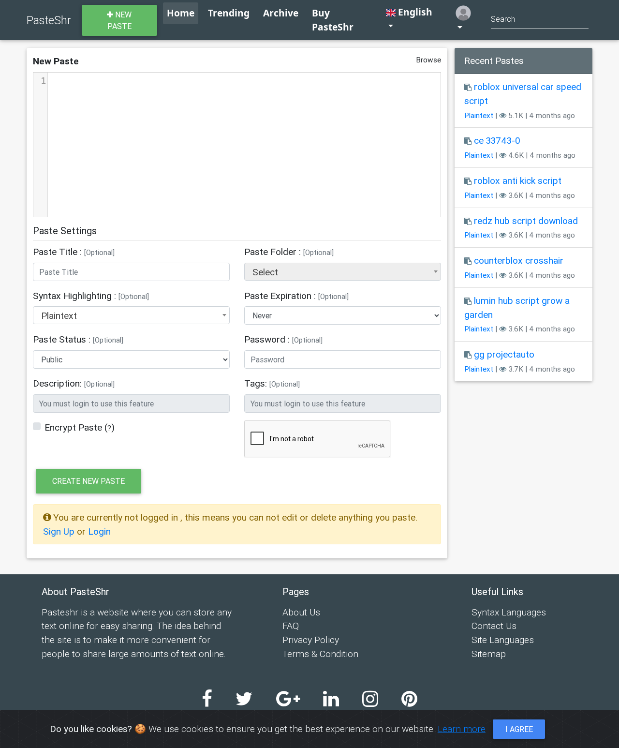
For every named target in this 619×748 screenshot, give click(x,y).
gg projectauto (504, 354)
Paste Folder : (289, 251)
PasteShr (49, 20)
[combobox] (342, 272)
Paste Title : (74, 251)
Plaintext (478, 115)
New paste (119, 20)
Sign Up (60, 531)
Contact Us (494, 625)
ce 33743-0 (497, 140)
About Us (301, 612)
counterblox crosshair (518, 260)
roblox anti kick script (517, 180)
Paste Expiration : (296, 295)
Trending (229, 12)
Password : (283, 339)
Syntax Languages (509, 612)
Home (180, 12)
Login (99, 531)
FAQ (290, 625)
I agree (519, 729)
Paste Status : (78, 339)
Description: (74, 383)
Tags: (272, 383)
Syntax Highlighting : (91, 295)
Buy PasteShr (333, 19)
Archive (280, 12)
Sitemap (489, 653)
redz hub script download (526, 220)
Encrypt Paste (73, 427)
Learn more (462, 728)
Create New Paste (88, 481)
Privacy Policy (310, 639)
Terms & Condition (320, 653)
